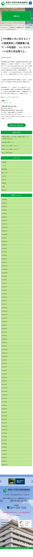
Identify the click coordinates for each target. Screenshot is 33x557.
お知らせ (4, 176)
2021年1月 (4, 422)
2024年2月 (4, 300)
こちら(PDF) (7, 97)
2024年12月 (5, 265)
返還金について (5, 524)
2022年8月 (4, 363)
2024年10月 (5, 272)
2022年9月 (4, 360)
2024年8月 (4, 279)
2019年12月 (5, 464)
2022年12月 (5, 349)
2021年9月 (4, 398)
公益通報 (3, 527)
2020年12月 (5, 426)
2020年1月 (4, 461)
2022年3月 (4, 377)
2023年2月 (4, 342)
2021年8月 (4, 401)
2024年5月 (4, 290)
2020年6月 (4, 443)
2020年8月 (4, 436)
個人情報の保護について (7, 522)
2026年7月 (4, 203)
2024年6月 (4, 286)
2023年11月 (4, 311)
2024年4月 (4, 293)
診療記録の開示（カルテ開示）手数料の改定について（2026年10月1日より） (15, 137)
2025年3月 (4, 259)
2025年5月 (4, 252)
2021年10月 (5, 395)
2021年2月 (4, 419)
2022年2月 (4, 381)
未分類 (3, 186)
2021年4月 (4, 412)
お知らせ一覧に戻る (16, 125)
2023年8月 (4, 321)
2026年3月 (4, 217)
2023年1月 (4, 346)
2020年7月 (4, 440)
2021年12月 (5, 388)
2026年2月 (4, 220)
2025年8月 (4, 241)
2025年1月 (4, 262)
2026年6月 (4, 206)
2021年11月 (4, 391)
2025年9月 (4, 238)
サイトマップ (4, 519)
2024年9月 (4, 276)
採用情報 (4, 162)
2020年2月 (4, 457)
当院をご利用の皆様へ (7, 152)
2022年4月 (4, 374)
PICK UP (4, 179)
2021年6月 (4, 408)
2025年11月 (4, 231)
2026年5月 (4, 210)
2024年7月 (4, 283)
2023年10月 (5, 314)
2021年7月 (4, 405)
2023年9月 (4, 318)
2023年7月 (4, 325)
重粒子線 (4, 190)
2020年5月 (4, 447)
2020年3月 (4, 454)
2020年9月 (4, 433)
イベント (4, 165)
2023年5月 (4, 332)
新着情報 (4, 183)
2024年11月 (4, 269)
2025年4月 (4, 255)
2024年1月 (4, 304)
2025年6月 (4, 248)
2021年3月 (4, 415)
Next (32, 481)
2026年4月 (4, 213)
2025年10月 (5, 234)
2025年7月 (4, 245)
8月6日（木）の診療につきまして (10, 145)
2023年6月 (4, 328)
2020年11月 (4, 429)
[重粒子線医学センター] (16, 481)
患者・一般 (4, 172)
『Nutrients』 (5, 102)
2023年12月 (5, 307)
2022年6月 (4, 370)
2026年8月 (4, 199)
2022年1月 (4, 384)
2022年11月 (4, 353)
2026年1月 (4, 224)
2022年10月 (5, 356)
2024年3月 (4, 297)
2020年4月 (4, 450)
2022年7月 (4, 367)
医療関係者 (4, 169)
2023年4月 (4, 335)
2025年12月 (5, 227)
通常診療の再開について (8, 142)
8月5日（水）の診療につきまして (10, 149)
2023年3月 (4, 339)
